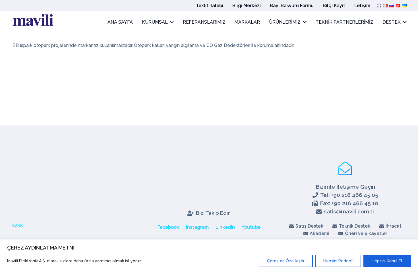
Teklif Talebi (209, 5)
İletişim (362, 5)
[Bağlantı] (32, 22)
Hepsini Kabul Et (387, 261)
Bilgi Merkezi (246, 5)
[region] (209, 255)
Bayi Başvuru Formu (292, 5)
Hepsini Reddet (338, 261)
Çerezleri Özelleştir (286, 261)
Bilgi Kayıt (334, 5)
